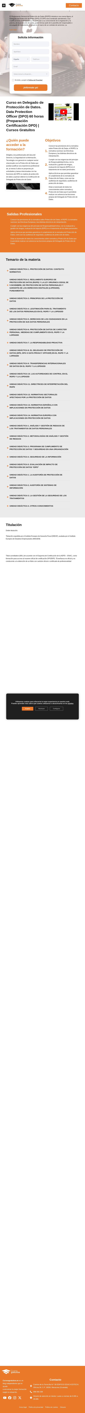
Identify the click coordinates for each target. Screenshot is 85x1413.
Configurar (56, 709)
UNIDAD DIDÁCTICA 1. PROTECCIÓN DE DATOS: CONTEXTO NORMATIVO (37, 270)
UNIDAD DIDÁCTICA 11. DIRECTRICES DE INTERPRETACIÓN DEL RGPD (39, 385)
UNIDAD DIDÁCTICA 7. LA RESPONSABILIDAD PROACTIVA (36, 343)
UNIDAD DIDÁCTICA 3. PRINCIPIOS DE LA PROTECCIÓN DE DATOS (36, 299)
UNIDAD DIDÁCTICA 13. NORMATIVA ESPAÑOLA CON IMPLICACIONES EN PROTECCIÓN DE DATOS (33, 406)
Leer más (13, 30)
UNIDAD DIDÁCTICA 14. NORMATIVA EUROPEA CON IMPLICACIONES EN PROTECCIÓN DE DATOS (33, 416)
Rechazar (41, 709)
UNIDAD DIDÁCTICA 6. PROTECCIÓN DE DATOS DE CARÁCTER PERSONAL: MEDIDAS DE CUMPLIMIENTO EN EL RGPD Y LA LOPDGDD (38, 332)
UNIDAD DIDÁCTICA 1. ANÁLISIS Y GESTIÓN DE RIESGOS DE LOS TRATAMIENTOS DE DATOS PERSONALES (37, 427)
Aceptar (27, 709)
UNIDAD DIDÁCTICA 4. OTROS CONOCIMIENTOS (31, 506)
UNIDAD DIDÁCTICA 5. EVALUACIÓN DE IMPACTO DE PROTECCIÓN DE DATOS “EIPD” (34, 465)
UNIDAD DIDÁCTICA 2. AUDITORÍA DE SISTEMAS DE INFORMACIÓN (33, 486)
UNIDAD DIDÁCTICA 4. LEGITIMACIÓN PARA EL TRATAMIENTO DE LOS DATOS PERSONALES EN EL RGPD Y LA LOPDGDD (38, 310)
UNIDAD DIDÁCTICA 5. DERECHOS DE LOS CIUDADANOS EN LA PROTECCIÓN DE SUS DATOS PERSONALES (38, 320)
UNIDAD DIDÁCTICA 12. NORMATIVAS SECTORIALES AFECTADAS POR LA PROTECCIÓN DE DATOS (33, 396)
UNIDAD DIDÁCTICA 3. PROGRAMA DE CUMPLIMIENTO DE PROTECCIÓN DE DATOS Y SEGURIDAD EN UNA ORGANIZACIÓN (39, 447)
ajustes (70, 703)
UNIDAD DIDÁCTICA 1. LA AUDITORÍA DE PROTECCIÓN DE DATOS (36, 476)
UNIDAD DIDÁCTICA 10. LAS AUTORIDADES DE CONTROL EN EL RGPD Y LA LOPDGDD (39, 375)
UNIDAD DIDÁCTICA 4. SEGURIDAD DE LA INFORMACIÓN (35, 457)
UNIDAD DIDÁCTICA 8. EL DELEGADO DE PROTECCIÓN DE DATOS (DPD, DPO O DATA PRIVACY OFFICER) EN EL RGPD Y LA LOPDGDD (39, 353)
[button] (3, 5)
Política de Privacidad (35, 80)
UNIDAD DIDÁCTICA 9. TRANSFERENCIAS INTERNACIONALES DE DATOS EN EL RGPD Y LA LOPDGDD (38, 364)
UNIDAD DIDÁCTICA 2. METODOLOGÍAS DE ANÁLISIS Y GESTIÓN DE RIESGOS (39, 437)
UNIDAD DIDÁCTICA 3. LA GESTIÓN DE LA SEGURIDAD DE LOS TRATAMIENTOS (38, 497)
